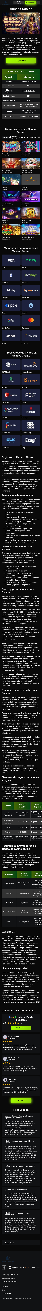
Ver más (21, 1100)
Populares (5, 137)
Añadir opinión (21, 1028)
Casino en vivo (14, 137)
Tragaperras (33, 137)
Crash (23, 137)
